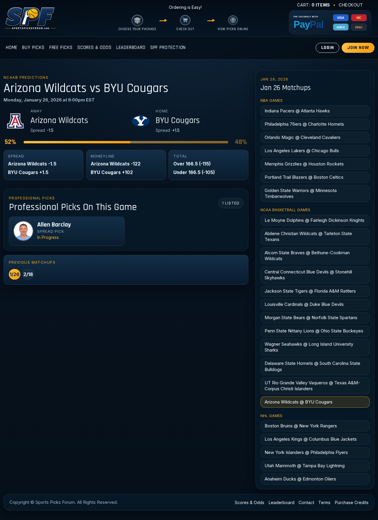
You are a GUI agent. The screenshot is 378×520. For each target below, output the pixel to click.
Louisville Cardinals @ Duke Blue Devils (304, 304)
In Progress (48, 237)
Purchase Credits (352, 502)
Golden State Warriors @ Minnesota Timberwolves (301, 193)
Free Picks (61, 48)
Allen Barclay (54, 225)
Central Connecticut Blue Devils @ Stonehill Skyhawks (308, 274)
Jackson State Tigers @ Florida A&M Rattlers (310, 291)
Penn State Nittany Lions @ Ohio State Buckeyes (314, 331)
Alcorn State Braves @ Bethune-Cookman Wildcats (307, 255)
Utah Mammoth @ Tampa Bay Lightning (305, 465)
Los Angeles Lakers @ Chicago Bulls (302, 150)
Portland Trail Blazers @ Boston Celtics (304, 177)
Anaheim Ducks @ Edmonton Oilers (300, 479)
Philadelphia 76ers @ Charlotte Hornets (304, 124)
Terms (324, 502)
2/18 (28, 274)
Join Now (358, 48)
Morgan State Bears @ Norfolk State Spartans (311, 317)
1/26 (14, 274)
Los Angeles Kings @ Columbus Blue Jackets (311, 439)
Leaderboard (131, 48)
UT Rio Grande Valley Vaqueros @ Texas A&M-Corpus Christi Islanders (312, 385)
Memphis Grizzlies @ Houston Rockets (304, 164)
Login (327, 48)
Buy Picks (33, 48)
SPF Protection (168, 48)
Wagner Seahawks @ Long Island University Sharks (309, 347)
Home (11, 48)
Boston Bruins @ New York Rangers (301, 426)
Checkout (351, 4)
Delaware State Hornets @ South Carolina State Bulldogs (312, 366)
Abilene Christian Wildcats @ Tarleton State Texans (308, 236)
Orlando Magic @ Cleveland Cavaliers (302, 137)
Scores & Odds (94, 48)
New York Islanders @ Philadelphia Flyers (306, 452)
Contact (306, 502)
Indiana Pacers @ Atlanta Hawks (297, 111)
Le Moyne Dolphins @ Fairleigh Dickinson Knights (314, 220)
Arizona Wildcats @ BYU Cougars (299, 402)
